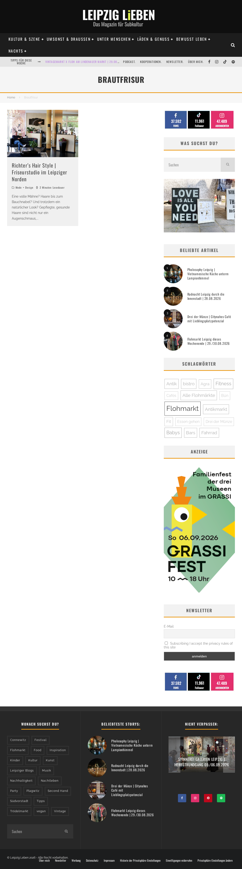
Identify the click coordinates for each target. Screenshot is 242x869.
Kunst (50, 760)
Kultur (33, 760)
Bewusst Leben (191, 39)
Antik (171, 383)
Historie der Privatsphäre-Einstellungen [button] (140, 860)
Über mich (44, 860)
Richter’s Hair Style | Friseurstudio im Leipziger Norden (39, 171)
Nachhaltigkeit (21, 780)
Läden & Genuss (153, 39)
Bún (224, 395)
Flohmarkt (182, 408)
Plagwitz (32, 791)
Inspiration (58, 750)
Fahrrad (209, 432)
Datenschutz (92, 860)
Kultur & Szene (24, 39)
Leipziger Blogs (22, 770)
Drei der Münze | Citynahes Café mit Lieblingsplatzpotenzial (209, 318)
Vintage (60, 811)
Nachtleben (50, 780)
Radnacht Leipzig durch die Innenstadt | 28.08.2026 (206, 296)
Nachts (16, 51)
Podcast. (129, 62)
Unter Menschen (114, 39)
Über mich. (195, 62)
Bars (190, 432)
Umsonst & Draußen (69, 39)
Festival (41, 740)
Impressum (109, 860)
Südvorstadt (19, 801)
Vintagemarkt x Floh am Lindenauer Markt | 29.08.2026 (85, 62)
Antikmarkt (216, 409)
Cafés (171, 395)
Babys (173, 432)
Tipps (41, 801)
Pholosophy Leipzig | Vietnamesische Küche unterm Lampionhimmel (208, 273)
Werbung (76, 860)
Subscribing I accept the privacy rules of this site (198, 645)
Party (14, 791)
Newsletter (60, 860)
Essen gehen (188, 421)
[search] (228, 165)
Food (37, 750)
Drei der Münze (219, 421)
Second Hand (58, 791)
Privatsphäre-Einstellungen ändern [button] (215, 860)
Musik (46, 770)
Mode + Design (24, 187)
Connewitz (18, 740)
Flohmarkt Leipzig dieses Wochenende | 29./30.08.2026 (208, 341)
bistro (188, 383)
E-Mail (169, 626)
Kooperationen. (151, 62)
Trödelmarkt (19, 811)
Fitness (223, 383)
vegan (41, 811)
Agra (205, 383)
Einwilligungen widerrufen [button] (179, 860)
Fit (168, 421)
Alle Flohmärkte (198, 395)
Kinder (15, 760)
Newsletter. (174, 62)
